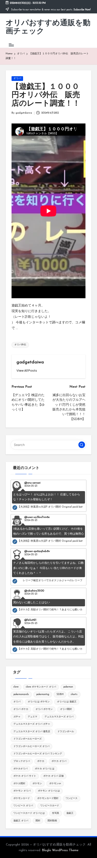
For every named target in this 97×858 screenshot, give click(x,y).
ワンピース (71, 798)
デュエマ (32, 716)
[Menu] (11, 45)
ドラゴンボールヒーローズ (27, 739)
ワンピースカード (49, 805)
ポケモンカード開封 (47, 798)
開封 (38, 820)
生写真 (55, 813)
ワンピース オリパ (23, 805)
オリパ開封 (66, 709)
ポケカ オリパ (59, 761)
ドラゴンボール (65, 731)
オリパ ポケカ (20, 709)
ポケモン (37, 783)
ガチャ (16, 716)
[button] (26, 370)
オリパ (17, 78)
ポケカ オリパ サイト (24, 776)
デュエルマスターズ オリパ (58, 716)
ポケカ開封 (19, 783)
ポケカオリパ (20, 768)
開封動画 (52, 820)
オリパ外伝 (20, 344)
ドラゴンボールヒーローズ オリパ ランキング (37, 753)
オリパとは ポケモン (39, 701)
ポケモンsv (55, 783)
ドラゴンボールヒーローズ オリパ (31, 746)
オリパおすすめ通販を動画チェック (48, 27)
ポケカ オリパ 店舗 (53, 776)
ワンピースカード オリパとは (29, 813)
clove (16, 687)
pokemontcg (42, 694)
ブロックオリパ (21, 761)
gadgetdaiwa (30, 362)
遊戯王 (69, 813)
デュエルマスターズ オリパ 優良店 (31, 731)
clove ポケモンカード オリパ (41, 687)
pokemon (68, 687)
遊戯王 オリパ (20, 820)
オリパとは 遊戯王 (67, 701)
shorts (74, 694)
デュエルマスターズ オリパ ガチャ (31, 724)
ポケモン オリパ (22, 791)
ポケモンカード (21, 798)
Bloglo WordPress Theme (60, 850)
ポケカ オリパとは (44, 768)
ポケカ (40, 761)
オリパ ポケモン (44, 709)
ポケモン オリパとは (49, 791)
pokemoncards (21, 694)
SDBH (60, 694)
